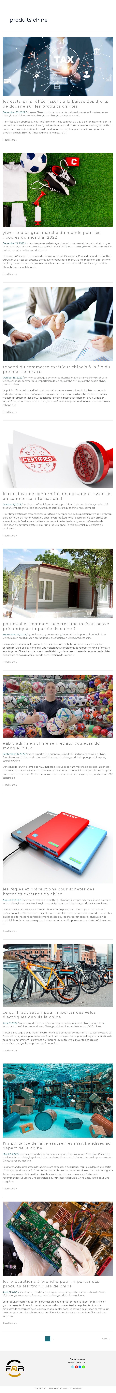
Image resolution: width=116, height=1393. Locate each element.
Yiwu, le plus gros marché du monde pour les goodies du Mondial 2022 (52, 235)
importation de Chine (50, 381)
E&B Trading (75, 754)
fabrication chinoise (30, 246)
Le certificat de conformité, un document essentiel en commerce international (57, 496)
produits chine (34, 115)
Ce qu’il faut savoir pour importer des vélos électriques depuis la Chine (49, 1015)
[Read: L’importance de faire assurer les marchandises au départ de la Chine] (58, 1100)
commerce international (84, 243)
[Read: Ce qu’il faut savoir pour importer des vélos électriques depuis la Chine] (58, 975)
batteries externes (81, 900)
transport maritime (21, 1160)
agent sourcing (52, 634)
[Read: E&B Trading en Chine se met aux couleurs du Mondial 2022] (58, 706)
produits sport (39, 250)
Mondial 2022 (91, 246)
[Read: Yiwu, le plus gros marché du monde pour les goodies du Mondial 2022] (58, 189)
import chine (17, 115)
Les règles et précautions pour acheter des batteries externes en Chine (48, 891)
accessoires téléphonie (35, 900)
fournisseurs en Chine (15, 757)
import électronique (29, 903)
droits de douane (54, 112)
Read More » (10, 139)
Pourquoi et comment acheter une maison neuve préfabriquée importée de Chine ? (56, 626)
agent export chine (38, 754)
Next (106, 1338)
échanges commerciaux (23, 381)
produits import (79, 757)
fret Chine (99, 1154)
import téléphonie (52, 903)
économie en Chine (94, 754)
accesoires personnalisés (40, 243)
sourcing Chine (11, 760)
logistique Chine (38, 1157)
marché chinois (71, 381)
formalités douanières (77, 112)
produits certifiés (50, 508)
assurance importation (32, 1154)
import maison (86, 634)
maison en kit (17, 638)
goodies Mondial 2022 (54, 246)
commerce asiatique (35, 377)
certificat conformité (34, 504)
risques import (87, 508)
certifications (87, 504)
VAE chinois (94, 1026)
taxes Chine (49, 115)
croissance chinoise (87, 377)
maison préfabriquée (38, 638)
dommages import (56, 1154)
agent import (62, 243)
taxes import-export (68, 115)
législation (34, 508)
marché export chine (93, 381)
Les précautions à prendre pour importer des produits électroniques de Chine (51, 1284)
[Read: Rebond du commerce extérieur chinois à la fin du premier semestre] (58, 324)
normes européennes (27, 1295)
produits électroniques (94, 903)
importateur (97, 1023)
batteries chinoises (59, 900)
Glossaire (63, 1388)
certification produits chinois (63, 504)
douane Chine (35, 112)
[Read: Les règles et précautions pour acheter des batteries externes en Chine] (58, 840)
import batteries (102, 900)
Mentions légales (75, 1388)
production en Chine (62, 638)
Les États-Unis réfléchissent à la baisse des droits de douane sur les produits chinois (55, 104)
